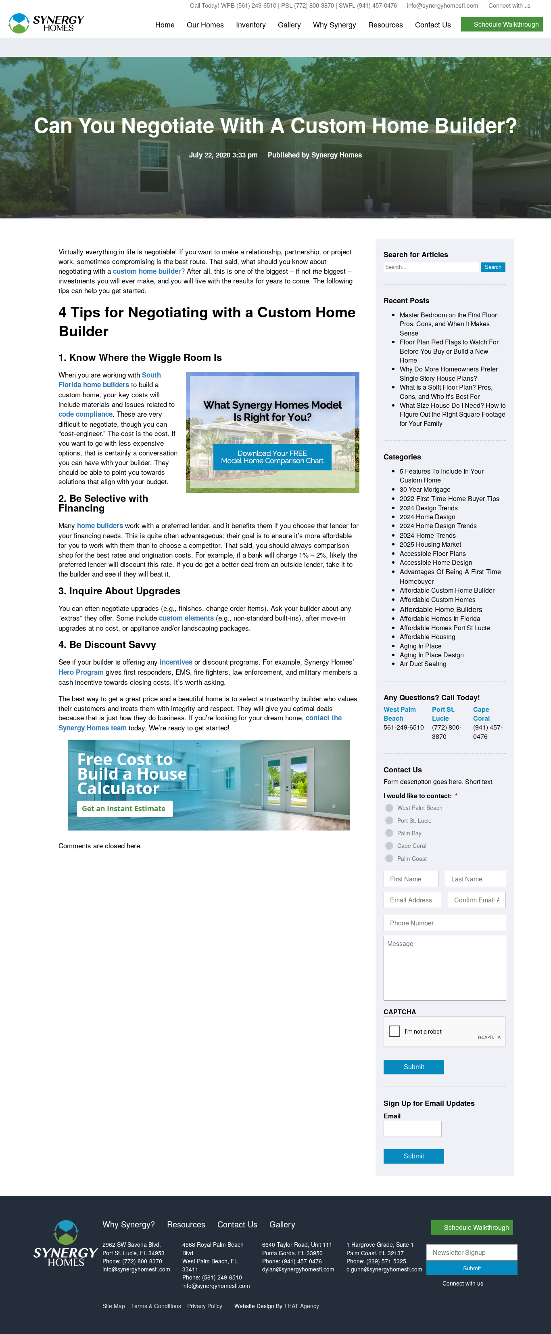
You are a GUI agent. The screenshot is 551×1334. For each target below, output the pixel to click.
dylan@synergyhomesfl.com (298, 1269)
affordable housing (427, 636)
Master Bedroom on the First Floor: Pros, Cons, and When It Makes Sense (449, 324)
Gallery (289, 24)
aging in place (421, 645)
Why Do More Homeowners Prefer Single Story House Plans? (449, 373)
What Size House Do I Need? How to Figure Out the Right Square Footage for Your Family (453, 414)
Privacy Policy (204, 1306)
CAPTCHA (400, 1012)
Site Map (113, 1306)
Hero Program (81, 672)
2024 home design (427, 516)
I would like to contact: (420, 796)
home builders (100, 525)
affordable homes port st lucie (445, 627)
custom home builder (147, 271)
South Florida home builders (109, 380)
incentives (176, 662)
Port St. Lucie (414, 820)
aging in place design (432, 654)
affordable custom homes (438, 599)
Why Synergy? (128, 1224)
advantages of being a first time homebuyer (450, 575)
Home (165, 24)
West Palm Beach (419, 807)
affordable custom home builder (447, 590)
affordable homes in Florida (440, 618)
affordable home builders (441, 609)
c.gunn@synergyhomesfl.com (384, 1269)
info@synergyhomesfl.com (442, 5)
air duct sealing (423, 663)
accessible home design (436, 562)
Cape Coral (411, 845)
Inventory (251, 24)
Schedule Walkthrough (506, 24)
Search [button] (493, 267)
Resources (385, 24)
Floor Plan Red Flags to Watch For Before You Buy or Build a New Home (449, 351)
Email (392, 1116)
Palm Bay (409, 833)
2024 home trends (428, 535)
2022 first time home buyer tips (449, 498)
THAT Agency (301, 1306)
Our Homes (205, 24)
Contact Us (433, 24)
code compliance (85, 414)
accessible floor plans (433, 553)
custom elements (186, 618)
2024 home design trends (438, 525)
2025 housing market (430, 544)
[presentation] (445, 1032)
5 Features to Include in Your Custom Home (442, 475)
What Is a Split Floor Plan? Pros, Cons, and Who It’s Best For (446, 391)
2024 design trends (429, 507)
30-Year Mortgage (425, 489)
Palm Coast (412, 858)
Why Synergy (334, 24)
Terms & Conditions (156, 1306)
